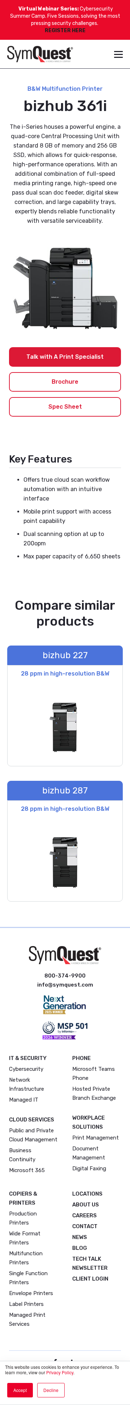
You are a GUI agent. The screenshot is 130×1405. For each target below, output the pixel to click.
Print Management (95, 1137)
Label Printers (26, 1304)
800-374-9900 (65, 975)
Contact (85, 1226)
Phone (81, 1058)
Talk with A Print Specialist (65, 356)
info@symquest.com (65, 985)
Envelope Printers (31, 1293)
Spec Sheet (65, 406)
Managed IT (23, 1100)
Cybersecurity (26, 1069)
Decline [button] (50, 1390)
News (79, 1237)
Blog (79, 1248)
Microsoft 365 (27, 1170)
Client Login (90, 1279)
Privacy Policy (59, 1372)
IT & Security (28, 1058)
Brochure (65, 381)
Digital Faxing (89, 1168)
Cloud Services (31, 1119)
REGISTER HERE (65, 30)
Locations (87, 1194)
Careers (84, 1215)
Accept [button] (20, 1390)
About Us (85, 1204)
